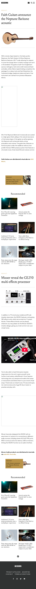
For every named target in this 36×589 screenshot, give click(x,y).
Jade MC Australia (9, 454)
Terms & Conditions (22, 574)
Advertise (26, 572)
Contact (9, 574)
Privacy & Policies (13, 572)
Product (4, 10)
